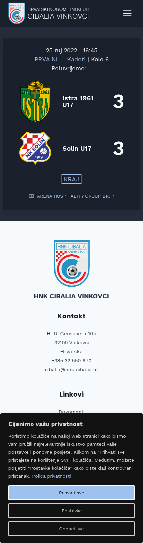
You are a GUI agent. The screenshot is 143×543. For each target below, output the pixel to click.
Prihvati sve (71, 492)
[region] (71, 478)
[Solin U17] (71, 148)
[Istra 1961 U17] (71, 101)
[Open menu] (127, 13)
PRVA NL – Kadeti (61, 59)
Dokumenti (71, 412)
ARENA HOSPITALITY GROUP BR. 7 (75, 196)
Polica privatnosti (51, 476)
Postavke (72, 510)
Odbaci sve (71, 528)
